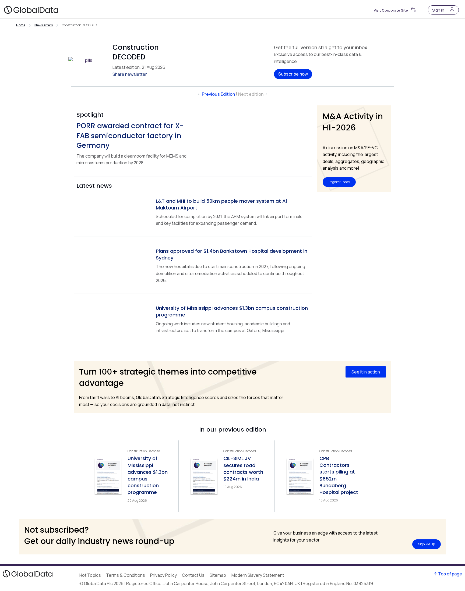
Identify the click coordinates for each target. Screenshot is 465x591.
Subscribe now (293, 74)
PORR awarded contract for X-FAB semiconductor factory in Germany (130, 135)
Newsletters (43, 25)
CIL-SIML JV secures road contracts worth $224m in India (243, 468)
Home (20, 25)
